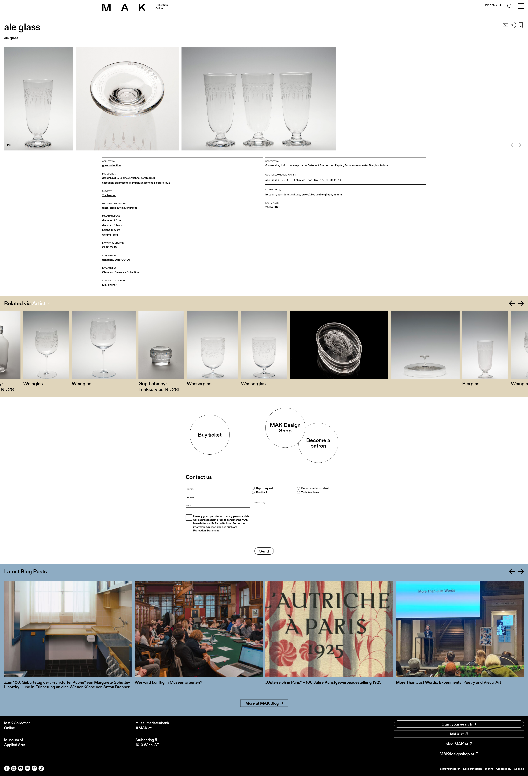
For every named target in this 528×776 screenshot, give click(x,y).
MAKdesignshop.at (457, 754)
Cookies (519, 769)
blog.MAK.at (457, 744)
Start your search (457, 724)
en (493, 5)
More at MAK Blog (262, 703)
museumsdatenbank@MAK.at (152, 725)
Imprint (489, 769)
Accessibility (503, 769)
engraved (131, 207)
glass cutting (117, 207)
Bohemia (149, 182)
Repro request (264, 488)
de (487, 5)
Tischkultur (109, 195)
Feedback (262, 492)
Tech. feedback (310, 492)
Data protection (472, 769)
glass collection (111, 165)
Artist (39, 303)
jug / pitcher (109, 284)
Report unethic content (315, 488)
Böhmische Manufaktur (129, 182)
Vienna (135, 178)
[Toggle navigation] (521, 6)
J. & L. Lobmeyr (120, 178)
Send (264, 551)
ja (499, 5)
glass (105, 207)
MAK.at (457, 734)
